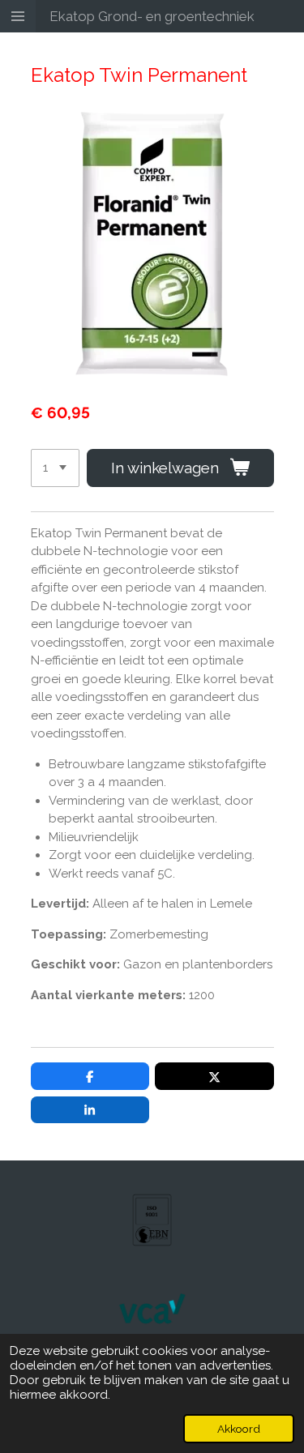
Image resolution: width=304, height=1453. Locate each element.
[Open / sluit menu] (18, 16)
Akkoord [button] (238, 1428)
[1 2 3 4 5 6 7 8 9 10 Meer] (55, 468)
